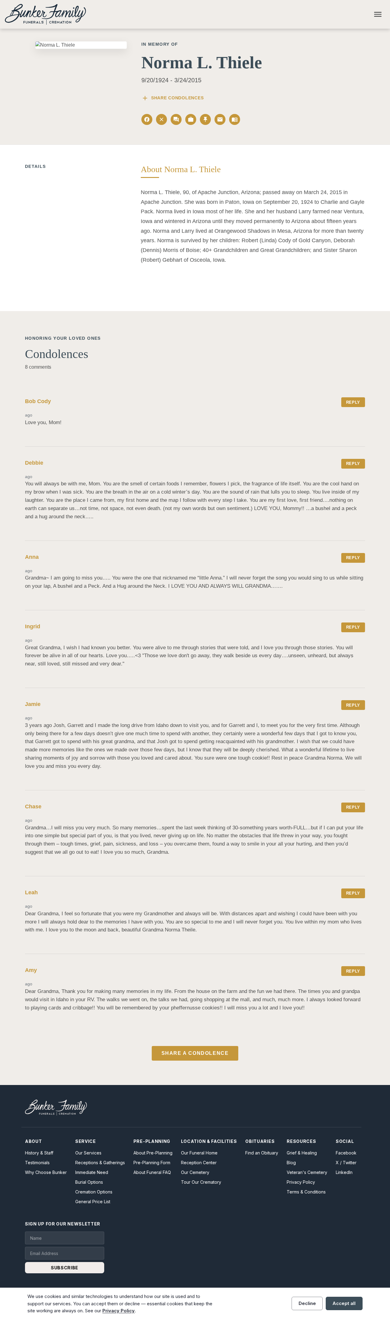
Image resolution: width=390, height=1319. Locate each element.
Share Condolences (172, 98)
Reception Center (199, 1162)
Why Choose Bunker (46, 1172)
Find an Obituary (261, 1152)
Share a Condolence (195, 1053)
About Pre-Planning (152, 1152)
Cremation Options (93, 1191)
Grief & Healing (302, 1152)
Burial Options (89, 1182)
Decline (307, 1303)
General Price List (92, 1201)
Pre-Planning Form (151, 1162)
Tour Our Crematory (201, 1182)
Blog (291, 1162)
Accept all (344, 1303)
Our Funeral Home (199, 1152)
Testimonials (37, 1162)
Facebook (346, 1152)
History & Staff (39, 1152)
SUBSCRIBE (64, 1267)
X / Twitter (346, 1162)
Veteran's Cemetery (307, 1172)
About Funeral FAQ (152, 1172)
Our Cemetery (195, 1172)
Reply (353, 402)
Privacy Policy (301, 1182)
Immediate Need (91, 1172)
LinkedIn (344, 1172)
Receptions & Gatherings (100, 1162)
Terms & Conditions (306, 1191)
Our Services (88, 1152)
